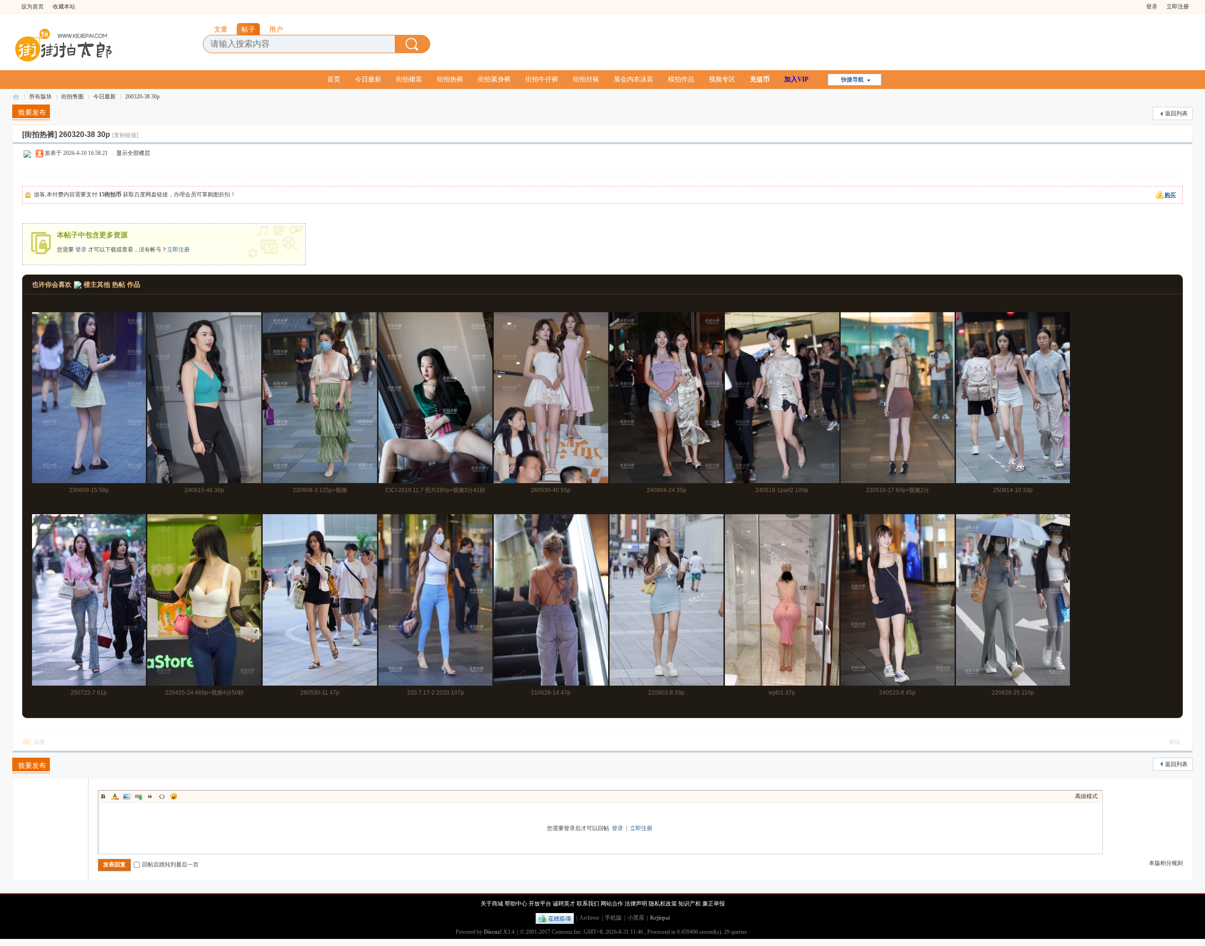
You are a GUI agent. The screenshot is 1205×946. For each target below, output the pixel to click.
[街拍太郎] (64, 43)
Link (138, 796)
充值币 (760, 79)
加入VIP (796, 79)
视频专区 (722, 79)
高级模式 (1086, 796)
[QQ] (555, 917)
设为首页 (32, 6)
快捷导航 (852, 79)
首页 (333, 79)
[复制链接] (125, 135)
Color (115, 796)
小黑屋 (635, 917)
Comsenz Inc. (567, 932)
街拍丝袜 (586, 79)
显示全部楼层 (133, 153)
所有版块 (40, 96)
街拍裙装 (409, 79)
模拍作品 (681, 79)
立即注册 (1177, 6)
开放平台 (540, 903)
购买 (1170, 195)
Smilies (173, 796)
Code (162, 796)
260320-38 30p (142, 96)
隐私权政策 (663, 903)
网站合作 (612, 903)
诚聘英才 (564, 903)
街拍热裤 (450, 79)
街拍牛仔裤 (541, 79)
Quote (150, 796)
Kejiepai (660, 917)
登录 (1151, 6)
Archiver (589, 917)
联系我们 (588, 903)
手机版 (613, 917)
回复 (39, 742)
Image (126, 796)
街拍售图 (72, 96)
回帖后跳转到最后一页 (170, 864)
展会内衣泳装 (633, 79)
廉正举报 (713, 903)
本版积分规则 (1166, 863)
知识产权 (689, 903)
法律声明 (636, 903)
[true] (412, 44)
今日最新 (368, 79)
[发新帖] (31, 112)
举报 (1174, 742)
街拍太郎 (16, 97)
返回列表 (1176, 113)
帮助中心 (516, 903)
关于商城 (492, 903)
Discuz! (493, 932)
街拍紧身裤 (494, 79)
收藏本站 (64, 6)
